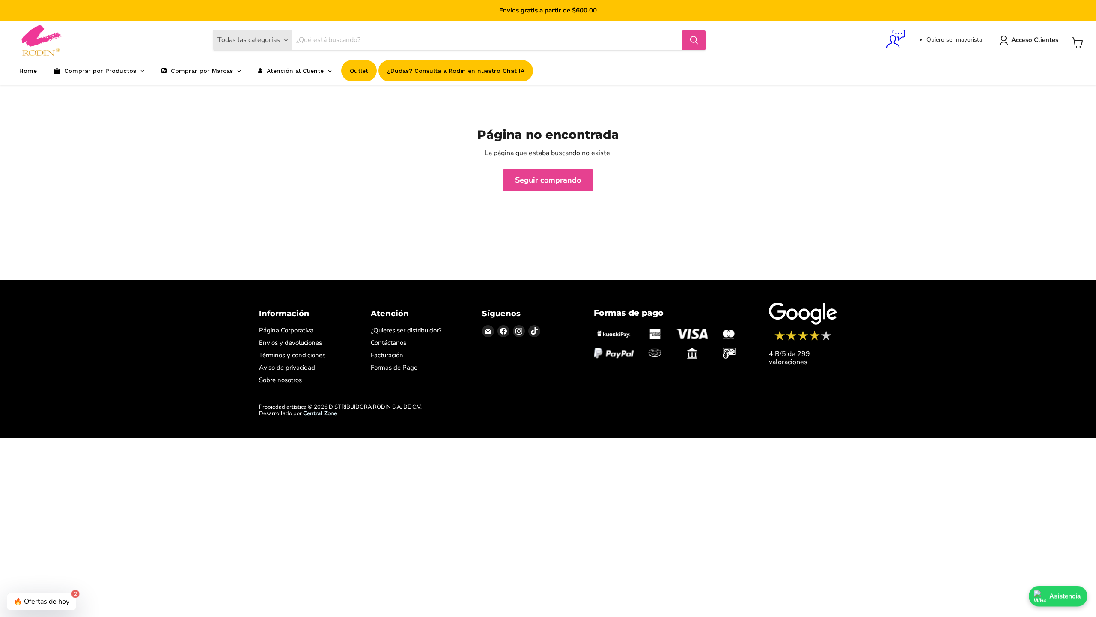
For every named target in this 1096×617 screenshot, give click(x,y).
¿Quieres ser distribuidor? (406, 330)
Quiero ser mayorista (954, 40)
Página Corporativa (286, 330)
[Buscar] (694, 40)
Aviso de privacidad (287, 367)
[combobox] (487, 40)
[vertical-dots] (803, 339)
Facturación (387, 355)
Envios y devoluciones (290, 342)
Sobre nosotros (280, 380)
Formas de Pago (394, 367)
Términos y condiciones (292, 355)
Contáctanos (388, 342)
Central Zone (320, 413)
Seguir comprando (548, 180)
